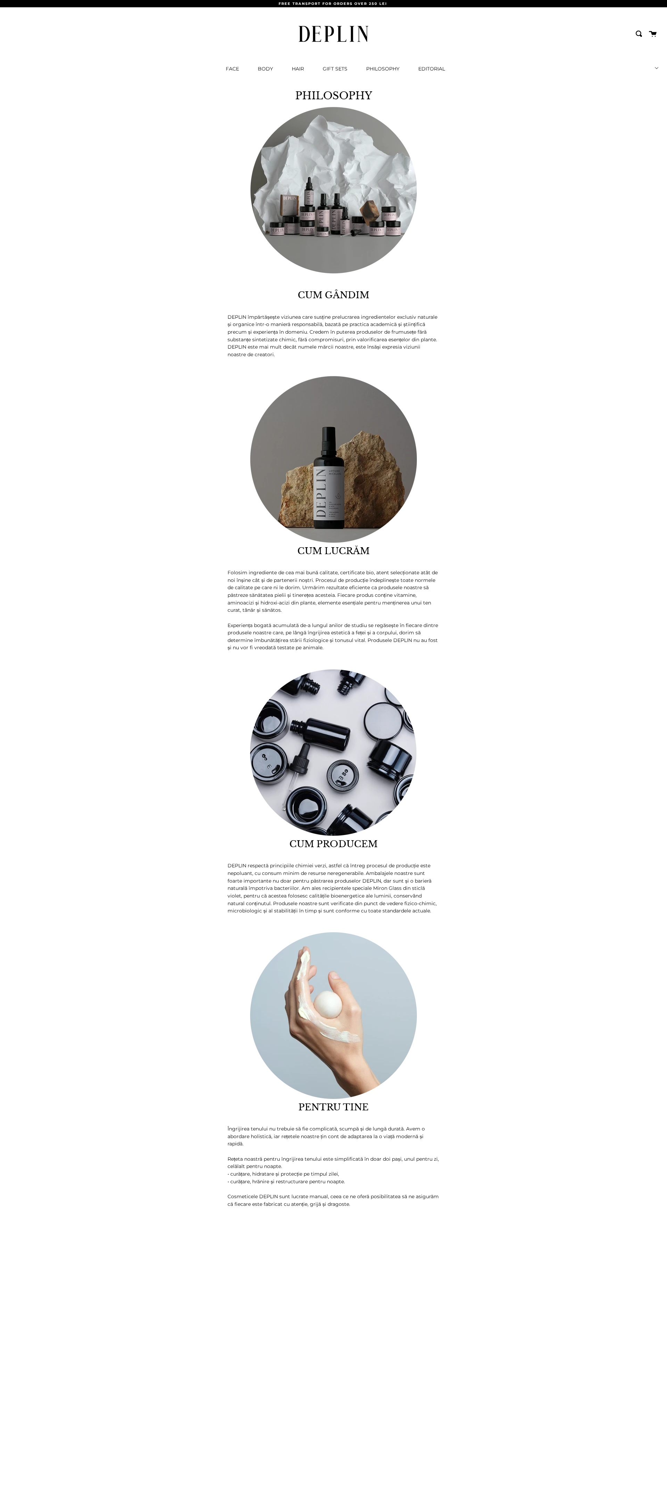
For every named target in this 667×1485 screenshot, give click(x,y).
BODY (265, 69)
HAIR (298, 69)
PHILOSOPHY (383, 69)
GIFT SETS (335, 69)
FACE (232, 69)
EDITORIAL (431, 69)
